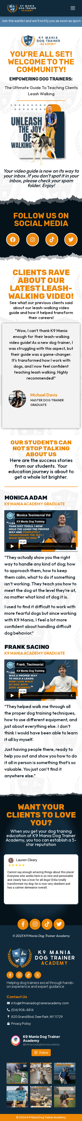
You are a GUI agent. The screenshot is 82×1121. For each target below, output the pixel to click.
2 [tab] (33, 912)
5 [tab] (49, 912)
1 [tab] (28, 912)
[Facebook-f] (22, 924)
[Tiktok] (47, 924)
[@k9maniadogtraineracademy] (15, 1040)
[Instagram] (35, 924)
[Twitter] (59, 924)
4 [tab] (44, 912)
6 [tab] (54, 912)
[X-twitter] (37, 975)
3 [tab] (38, 912)
